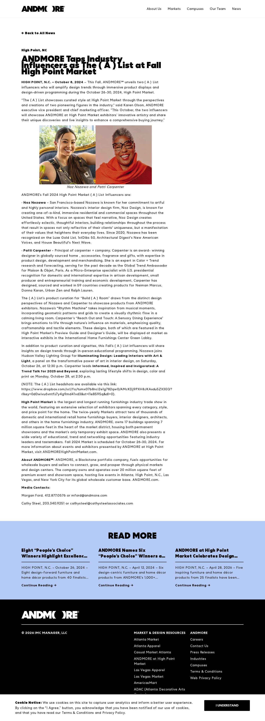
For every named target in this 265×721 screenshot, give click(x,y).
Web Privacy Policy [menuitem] (205, 678)
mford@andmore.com (89, 495)
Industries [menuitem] (198, 659)
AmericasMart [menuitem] (145, 683)
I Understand (227, 705)
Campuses (195, 9)
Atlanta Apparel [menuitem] (147, 646)
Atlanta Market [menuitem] (146, 639)
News (236, 9)
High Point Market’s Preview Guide (50, 333)
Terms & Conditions (78, 713)
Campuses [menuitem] (198, 665)
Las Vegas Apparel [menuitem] (149, 670)
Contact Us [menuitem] (199, 646)
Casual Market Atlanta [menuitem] (152, 652)
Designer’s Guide (101, 333)
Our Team (218, 9)
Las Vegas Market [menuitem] (149, 676)
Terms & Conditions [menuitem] (206, 671)
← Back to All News (38, 33)
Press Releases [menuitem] (202, 652)
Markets (174, 9)
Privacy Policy (113, 713)
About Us (154, 9)
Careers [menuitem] (196, 639)
